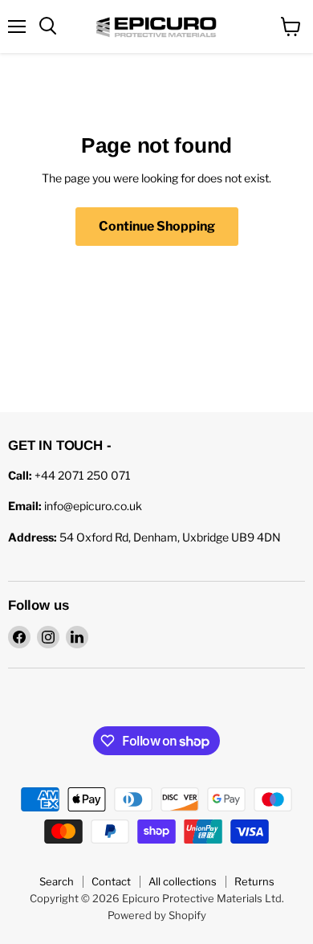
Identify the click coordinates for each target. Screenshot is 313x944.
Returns (254, 881)
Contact (111, 881)
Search (56, 881)
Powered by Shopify (157, 915)
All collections (182, 881)
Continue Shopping (157, 226)
